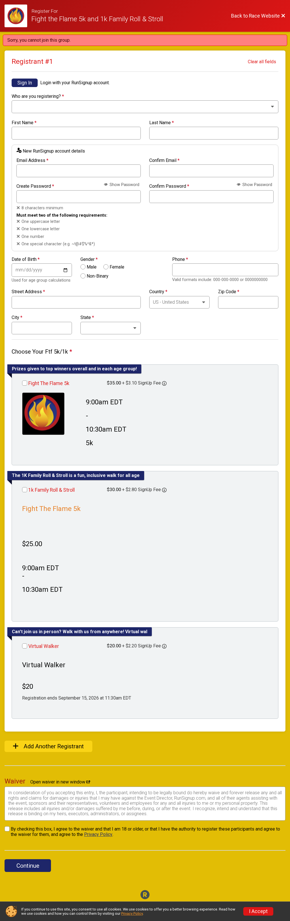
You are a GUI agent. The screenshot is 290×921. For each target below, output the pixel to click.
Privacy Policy (98, 834)
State (87, 317)
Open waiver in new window (58, 782)
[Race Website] (18, 16)
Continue (27, 865)
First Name (24, 122)
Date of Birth (26, 259)
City (17, 317)
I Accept (258, 911)
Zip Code (228, 291)
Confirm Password (169, 186)
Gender (89, 259)
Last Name (161, 122)
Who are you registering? (38, 96)
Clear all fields (262, 61)
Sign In (24, 83)
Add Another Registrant (53, 746)
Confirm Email (164, 160)
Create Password (35, 186)
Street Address (28, 291)
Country (158, 291)
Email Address (32, 160)
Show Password (123, 184)
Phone (180, 259)
